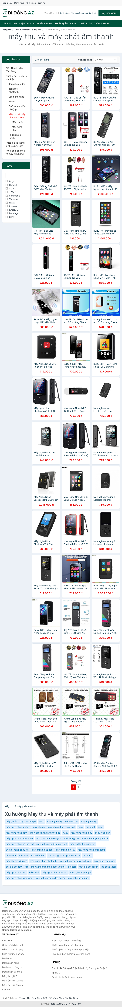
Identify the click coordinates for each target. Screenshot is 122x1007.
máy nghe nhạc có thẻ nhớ (20, 844)
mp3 (38, 838)
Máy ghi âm (18, 122)
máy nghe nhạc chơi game (91, 849)
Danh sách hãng (10, 962)
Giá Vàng (53, 998)
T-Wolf (12, 192)
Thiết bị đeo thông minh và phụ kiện (15, 144)
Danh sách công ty (12, 967)
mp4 (100, 827)
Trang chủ (7, 3)
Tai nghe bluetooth (14, 90)
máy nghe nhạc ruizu (78, 878)
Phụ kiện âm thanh (15, 136)
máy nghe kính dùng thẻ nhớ (45, 832)
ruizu (65, 832)
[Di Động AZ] (18, 904)
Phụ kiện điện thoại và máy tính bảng (15, 152)
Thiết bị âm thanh (65, 23)
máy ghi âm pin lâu (65, 849)
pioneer (72, 866)
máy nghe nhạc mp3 (81, 832)
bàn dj (51, 855)
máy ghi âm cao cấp (42, 849)
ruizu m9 (90, 827)
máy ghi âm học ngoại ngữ (61, 827)
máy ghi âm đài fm (88, 866)
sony (80, 827)
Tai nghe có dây (17, 84)
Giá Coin (73, 998)
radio (41, 821)
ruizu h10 (87, 855)
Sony (11, 217)
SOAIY (12, 188)
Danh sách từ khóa (12, 971)
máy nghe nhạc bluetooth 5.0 (51, 844)
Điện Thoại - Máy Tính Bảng (36, 23)
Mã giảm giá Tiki (10, 976)
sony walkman (102, 832)
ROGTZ (13, 184)
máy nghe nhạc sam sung (19, 878)
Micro (11, 101)
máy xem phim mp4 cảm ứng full (48, 866)
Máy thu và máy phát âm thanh (17, 116)
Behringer (14, 213)
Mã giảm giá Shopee (13, 985)
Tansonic (13, 199)
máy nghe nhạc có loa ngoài (50, 878)
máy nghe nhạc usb (16, 872)
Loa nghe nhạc (16, 96)
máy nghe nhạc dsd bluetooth (62, 821)
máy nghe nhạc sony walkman (75, 861)
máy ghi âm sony (15, 821)
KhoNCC (13, 209)
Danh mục (19, 3)
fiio (26, 866)
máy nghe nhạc (89, 821)
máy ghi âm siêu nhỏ (16, 861)
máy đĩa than (38, 855)
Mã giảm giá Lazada (12, 980)
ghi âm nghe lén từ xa (68, 855)
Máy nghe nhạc (17, 128)
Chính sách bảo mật (12, 945)
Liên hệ (41, 3)
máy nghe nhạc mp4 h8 (54, 872)
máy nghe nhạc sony (16, 832)
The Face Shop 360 (37, 998)
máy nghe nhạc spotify (18, 827)
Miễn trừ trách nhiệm (13, 954)
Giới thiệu (31, 3)
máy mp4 (23, 855)
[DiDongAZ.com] (18, 13)
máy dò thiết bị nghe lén (82, 844)
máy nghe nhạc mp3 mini (94, 838)
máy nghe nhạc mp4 (80, 872)
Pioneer (13, 206)
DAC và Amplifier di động (17, 108)
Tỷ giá (22, 998)
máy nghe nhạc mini (104, 861)
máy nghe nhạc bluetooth (43, 861)
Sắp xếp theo (85, 59)
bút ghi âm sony (14, 866)
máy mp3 (31, 821)
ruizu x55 (34, 872)
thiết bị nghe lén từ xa (17, 849)
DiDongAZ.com (59, 1004)
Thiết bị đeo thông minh (94, 23)
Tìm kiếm (110, 13)
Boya (11, 181)
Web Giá (63, 998)
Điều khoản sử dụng (12, 949)
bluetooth (11, 855)
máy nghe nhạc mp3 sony (19, 838)
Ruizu (12, 202)
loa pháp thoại (108, 866)
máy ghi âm (39, 827)
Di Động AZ (75, 1004)
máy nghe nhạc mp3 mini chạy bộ (61, 838)
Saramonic (14, 195)
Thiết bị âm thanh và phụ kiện (27, 29)
